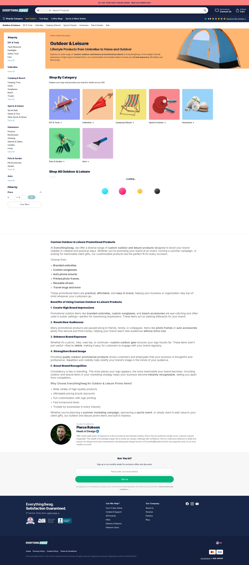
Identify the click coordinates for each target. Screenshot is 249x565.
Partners (149, 516)
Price (10, 192)
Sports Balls (13, 110)
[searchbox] (126, 10)
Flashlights (12, 50)
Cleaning (11, 138)
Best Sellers (31, 19)
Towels (11, 96)
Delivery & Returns (114, 523)
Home (52, 36)
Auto (108, 25)
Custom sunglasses (65, 269)
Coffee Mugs (57, 19)
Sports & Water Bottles (76, 19)
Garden (11, 166)
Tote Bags (43, 19)
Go (31, 197)
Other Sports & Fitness (17, 117)
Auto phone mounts (65, 274)
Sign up (124, 479)
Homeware (84, 25)
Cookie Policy (52, 551)
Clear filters (24, 204)
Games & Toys (14, 114)
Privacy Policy (39, 551)
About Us (150, 508)
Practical (11, 131)
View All (11, 60)
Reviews (149, 512)
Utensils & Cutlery (15, 141)
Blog (148, 520)
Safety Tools (13, 54)
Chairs (10, 86)
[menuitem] (12, 18)
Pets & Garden (97, 25)
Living (10, 148)
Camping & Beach (53, 25)
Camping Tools (14, 82)
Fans (10, 57)
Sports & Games (70, 25)
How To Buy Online (114, 508)
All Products (111, 516)
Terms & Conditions (68, 551)
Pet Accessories (15, 163)
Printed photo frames (66, 278)
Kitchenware (13, 135)
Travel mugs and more (67, 287)
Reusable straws (63, 283)
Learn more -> (53, 513)
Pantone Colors (112, 527)
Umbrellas (39, 25)
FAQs (108, 520)
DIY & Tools (27, 25)
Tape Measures (14, 47)
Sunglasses (12, 89)
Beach (10, 92)
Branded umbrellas (64, 265)
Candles (11, 145)
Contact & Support (114, 512)
